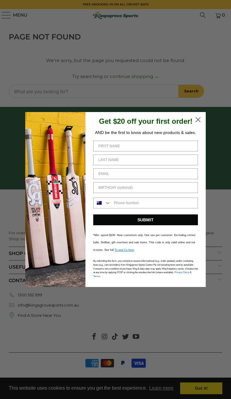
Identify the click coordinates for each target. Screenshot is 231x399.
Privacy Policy (181, 272)
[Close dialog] (198, 119)
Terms (96, 276)
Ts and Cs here (124, 249)
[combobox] (102, 203)
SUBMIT (145, 219)
